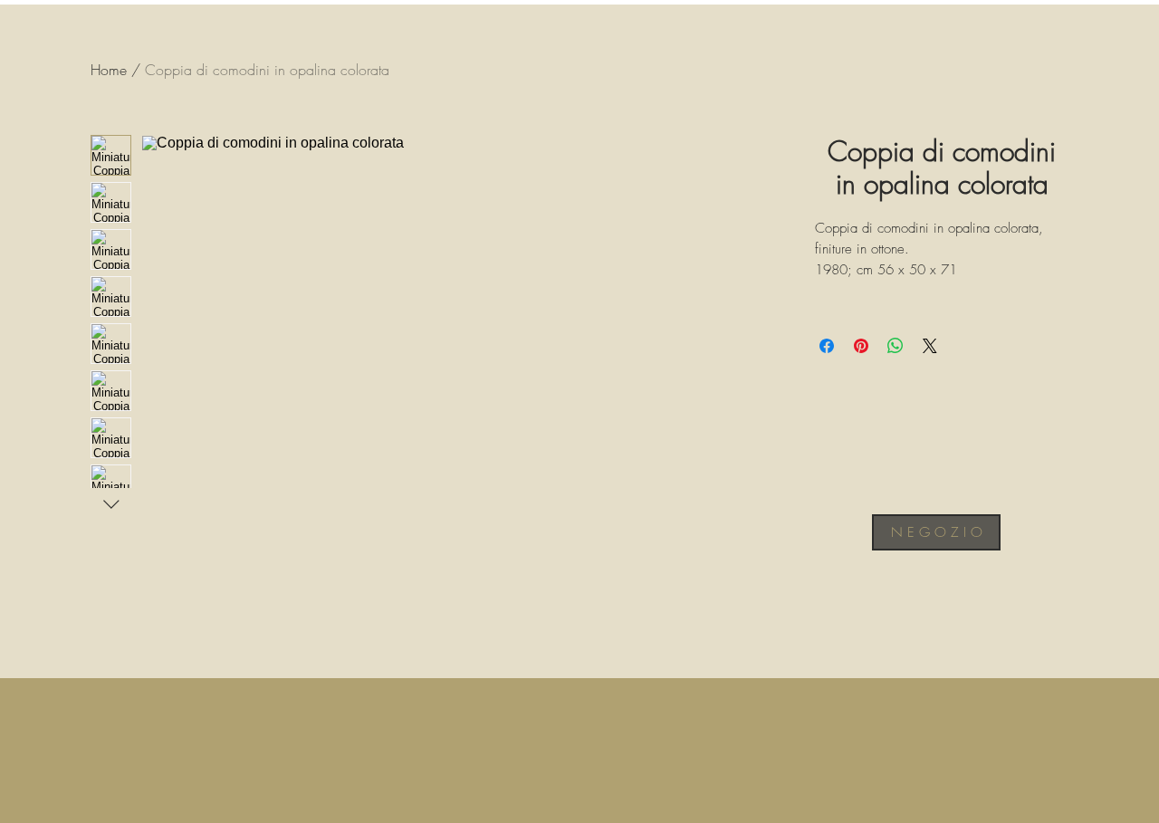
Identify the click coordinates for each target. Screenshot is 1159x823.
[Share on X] (930, 346)
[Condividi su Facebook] (827, 346)
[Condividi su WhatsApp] (895, 346)
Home (109, 70)
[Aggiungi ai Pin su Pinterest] (861, 346)
